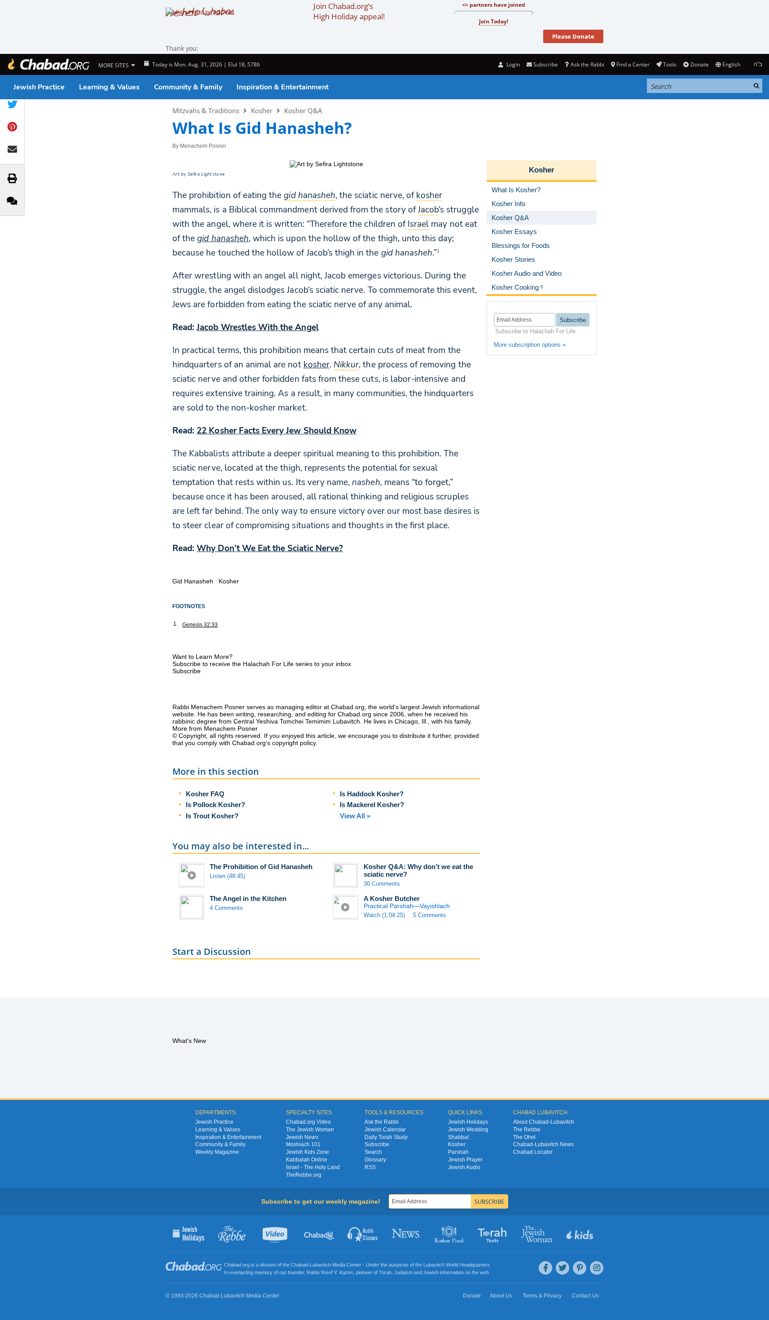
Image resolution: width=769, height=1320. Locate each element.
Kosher (261, 110)
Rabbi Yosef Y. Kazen (330, 1272)
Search (373, 1152)
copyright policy (294, 742)
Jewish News (302, 1137)
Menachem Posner (203, 146)
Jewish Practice (39, 87)
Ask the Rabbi (587, 64)
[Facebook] (545, 1268)
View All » (355, 816)
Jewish (431, 1272)
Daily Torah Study (386, 1137)
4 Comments (226, 908)
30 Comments (382, 883)
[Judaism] (48, 64)
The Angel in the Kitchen (248, 898)
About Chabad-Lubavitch (543, 1122)
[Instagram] (596, 1268)
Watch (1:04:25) (384, 915)
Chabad (299, 1264)
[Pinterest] (579, 1268)
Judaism (403, 1272)
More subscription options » (530, 344)
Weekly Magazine (217, 1152)
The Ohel (524, 1137)
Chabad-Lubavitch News (543, 1144)
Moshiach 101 (303, 1144)
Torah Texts (493, 1233)
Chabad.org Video (308, 1122)
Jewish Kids (580, 1233)
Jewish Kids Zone (307, 1152)
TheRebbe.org (303, 1175)
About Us (501, 1296)
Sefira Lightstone (206, 174)
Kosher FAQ (205, 794)
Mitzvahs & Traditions (205, 110)
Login (512, 64)
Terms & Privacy (542, 1296)
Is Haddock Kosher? (372, 794)
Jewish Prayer (465, 1160)
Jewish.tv (275, 1233)
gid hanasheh (223, 238)
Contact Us (585, 1296)
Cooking (450, 1233)
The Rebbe (526, 1129)
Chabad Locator (533, 1152)
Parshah (458, 1152)
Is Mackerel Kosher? (372, 804)
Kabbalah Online (306, 1160)
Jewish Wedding (468, 1129)
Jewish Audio (464, 1167)
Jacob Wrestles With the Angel (257, 327)
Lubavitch (320, 1264)
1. (175, 624)
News (406, 1233)
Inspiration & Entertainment (283, 87)
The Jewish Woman (310, 1129)
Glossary (375, 1160)
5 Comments (429, 915)
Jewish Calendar (385, 1129)
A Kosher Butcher (392, 898)
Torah (385, 1272)
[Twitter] (562, 1268)
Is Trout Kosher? (212, 816)
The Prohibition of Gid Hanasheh (261, 866)
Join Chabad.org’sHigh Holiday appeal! (349, 11)
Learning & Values (109, 87)
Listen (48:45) (227, 876)
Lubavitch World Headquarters (456, 1264)
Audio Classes (363, 1233)
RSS (370, 1167)
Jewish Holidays (468, 1122)
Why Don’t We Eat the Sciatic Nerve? (270, 548)
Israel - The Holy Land (313, 1167)
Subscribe (377, 1144)
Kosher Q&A (303, 110)
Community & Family (188, 87)
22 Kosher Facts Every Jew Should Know (276, 431)
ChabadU (319, 1233)
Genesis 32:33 (200, 625)
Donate (699, 64)
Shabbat (458, 1137)
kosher (316, 365)
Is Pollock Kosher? (215, 804)
